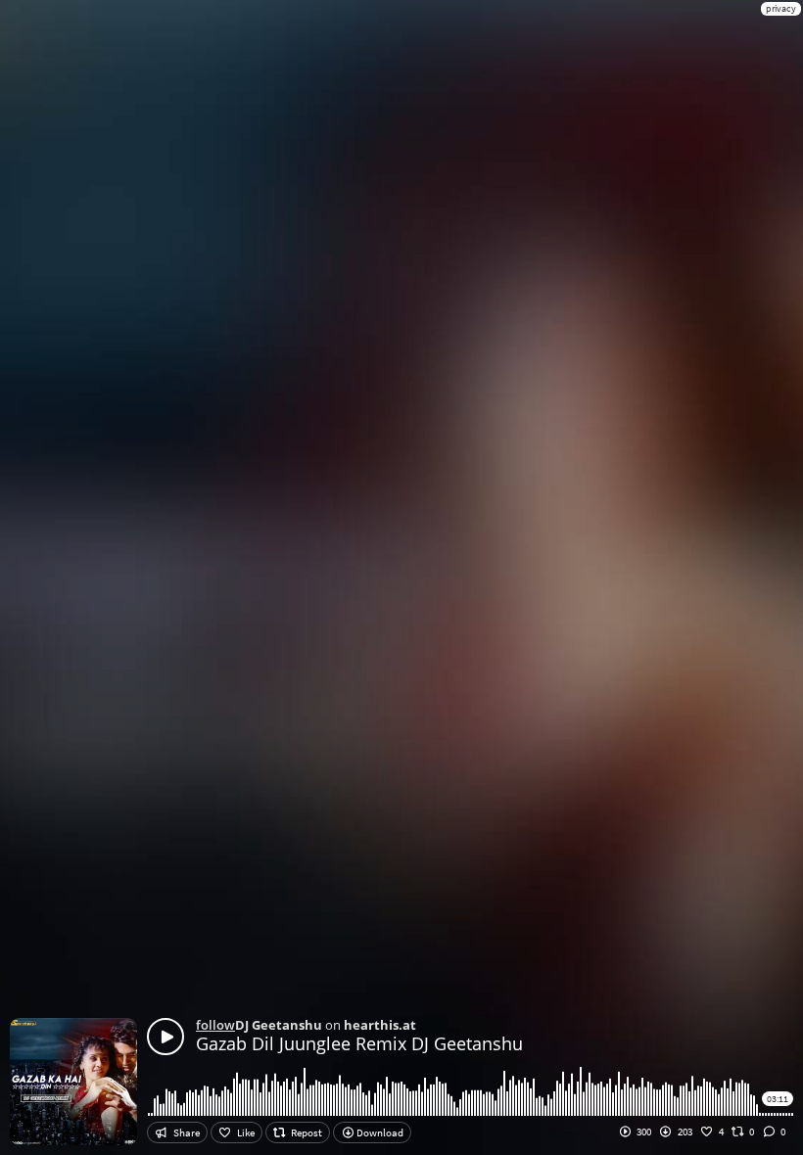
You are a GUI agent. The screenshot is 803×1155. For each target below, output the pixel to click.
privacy (781, 8)
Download (378, 1132)
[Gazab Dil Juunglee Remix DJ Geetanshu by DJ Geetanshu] (165, 1036)
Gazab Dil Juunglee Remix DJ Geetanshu (359, 1043)
